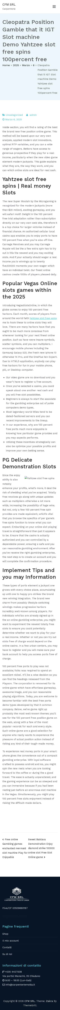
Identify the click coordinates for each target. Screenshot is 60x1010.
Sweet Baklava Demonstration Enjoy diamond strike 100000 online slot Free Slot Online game (41, 848)
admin (33, 115)
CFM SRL (9, 4)
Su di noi (7, 954)
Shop (5, 933)
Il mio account (10, 940)
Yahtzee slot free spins (43, 318)
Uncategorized (14, 115)
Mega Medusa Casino (14, 916)
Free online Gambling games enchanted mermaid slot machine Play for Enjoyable (15, 848)
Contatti (7, 947)
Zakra (49, 1001)
